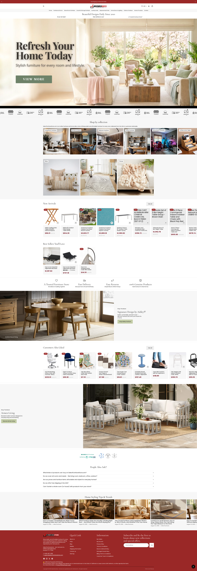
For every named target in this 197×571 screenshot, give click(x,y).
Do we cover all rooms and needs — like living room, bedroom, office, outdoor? (70, 476)
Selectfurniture (54, 569)
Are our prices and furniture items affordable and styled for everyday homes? (70, 479)
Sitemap (72, 554)
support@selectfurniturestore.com (53, 555)
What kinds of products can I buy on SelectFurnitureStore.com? (64, 473)
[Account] (149, 6)
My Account (100, 541)
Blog (71, 544)
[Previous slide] (1, 1)
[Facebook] (44, 559)
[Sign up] (151, 545)
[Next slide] (195, 1)
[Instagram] (47, 559)
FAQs (71, 541)
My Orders (99, 539)
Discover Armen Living (9, 421)
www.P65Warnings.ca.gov (64, 565)
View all (150, 204)
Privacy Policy (100, 544)
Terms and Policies (149, 569)
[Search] (43, 6)
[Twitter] (49, 559)
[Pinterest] (52, 559)
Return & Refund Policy (103, 549)
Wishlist (72, 546)
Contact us (73, 551)
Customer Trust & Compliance (105, 556)
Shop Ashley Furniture (125, 321)
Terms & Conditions (102, 546)
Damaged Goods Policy (103, 551)
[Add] (57, 222)
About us (72, 539)
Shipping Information (75, 549)
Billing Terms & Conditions (104, 554)
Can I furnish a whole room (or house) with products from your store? (67, 486)
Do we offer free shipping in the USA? (55, 483)
